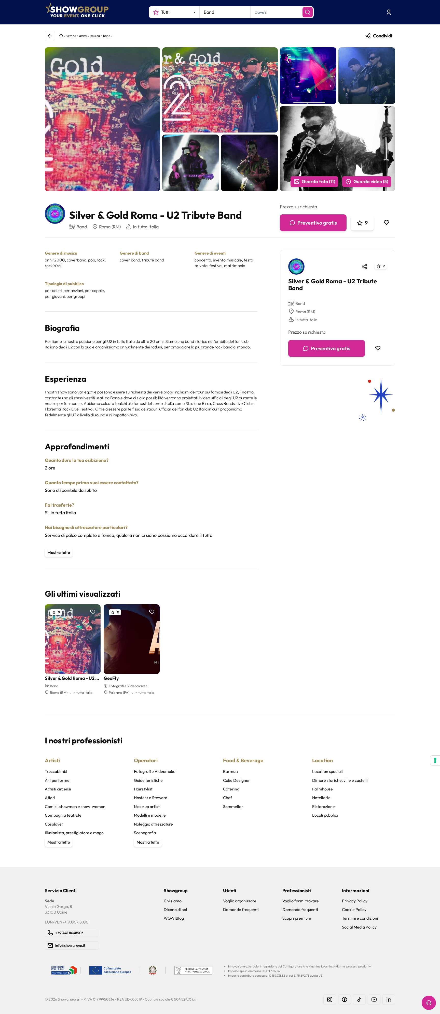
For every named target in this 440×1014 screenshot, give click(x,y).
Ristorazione (323, 806)
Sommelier (233, 806)
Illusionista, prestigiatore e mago (74, 832)
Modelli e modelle (150, 815)
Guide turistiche (148, 780)
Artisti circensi (58, 788)
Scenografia (145, 832)
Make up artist (147, 806)
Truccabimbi (56, 771)
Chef (227, 797)
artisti (83, 36)
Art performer (58, 780)
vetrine (71, 36)
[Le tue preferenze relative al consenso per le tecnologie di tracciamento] (435, 760)
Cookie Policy (354, 909)
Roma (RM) (110, 227)
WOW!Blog (174, 918)
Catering (231, 788)
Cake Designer (236, 780)
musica (95, 36)
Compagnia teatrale (63, 815)
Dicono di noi (175, 909)
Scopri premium (296, 918)
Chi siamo (173, 900)
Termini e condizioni (360, 918)
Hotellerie (321, 797)
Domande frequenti (241, 909)
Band (300, 303)
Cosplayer (54, 824)
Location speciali (327, 771)
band (106, 36)
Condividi (382, 36)
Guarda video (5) (370, 181)
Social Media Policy (359, 927)
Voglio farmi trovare (300, 900)
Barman (230, 771)
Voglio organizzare (239, 900)
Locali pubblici (325, 815)
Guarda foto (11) (318, 181)
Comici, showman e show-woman (75, 806)
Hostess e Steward (150, 797)
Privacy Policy (354, 900)
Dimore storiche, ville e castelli (340, 780)
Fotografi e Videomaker (155, 771)
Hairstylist (143, 788)
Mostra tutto (58, 552)
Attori (50, 797)
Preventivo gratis (317, 222)
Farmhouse (322, 788)
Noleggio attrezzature (153, 824)
